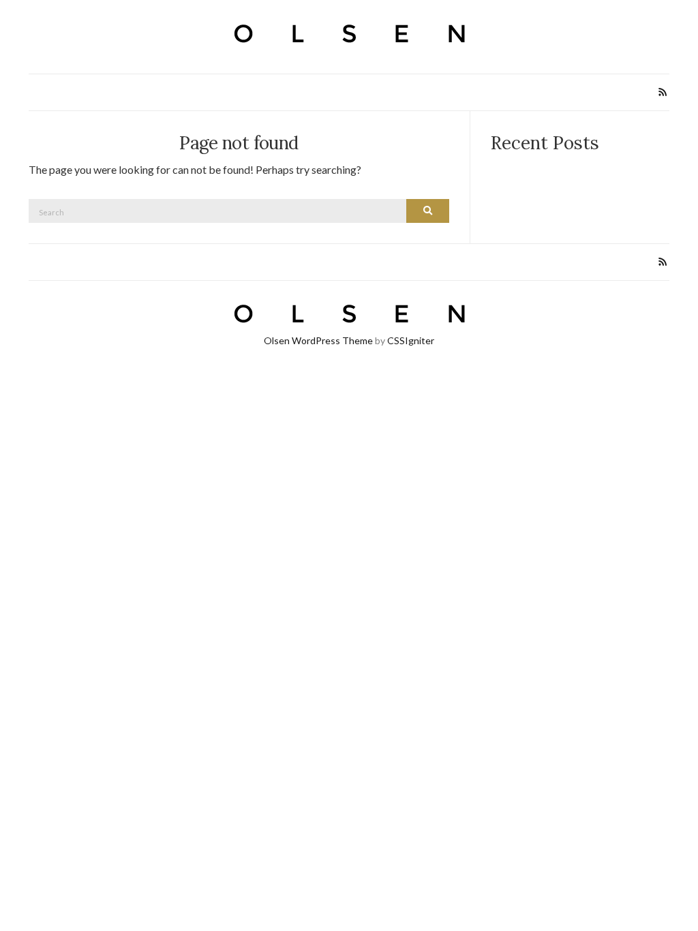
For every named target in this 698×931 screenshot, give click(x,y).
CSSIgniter (410, 340)
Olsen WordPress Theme (318, 340)
